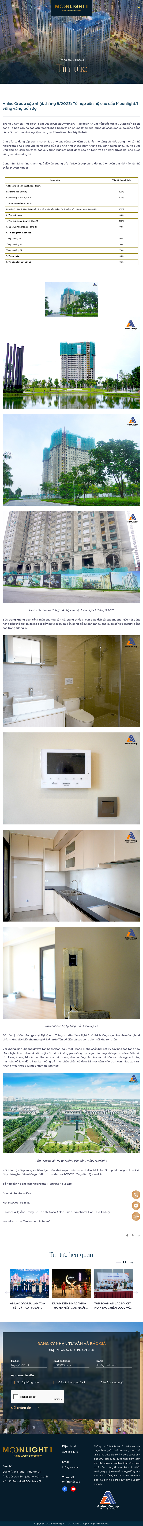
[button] (135, 1293)
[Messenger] (136, 1205)
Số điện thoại (62, 1361)
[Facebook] (64, 1489)
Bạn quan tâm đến (22, 1375)
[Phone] (136, 1194)
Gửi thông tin (21, 1408)
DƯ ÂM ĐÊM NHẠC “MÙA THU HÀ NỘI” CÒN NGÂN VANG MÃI (69, 1307)
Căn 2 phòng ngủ (27, 1382)
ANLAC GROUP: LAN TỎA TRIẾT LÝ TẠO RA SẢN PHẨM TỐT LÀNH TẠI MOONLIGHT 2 (27, 1309)
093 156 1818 (70, 1452)
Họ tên (15, 1361)
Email (99, 1361)
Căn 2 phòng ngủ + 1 (71, 1382)
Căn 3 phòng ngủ (112, 1382)
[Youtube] (73, 1489)
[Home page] (71, 8)
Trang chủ (65, 60)
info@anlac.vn (71, 1467)
